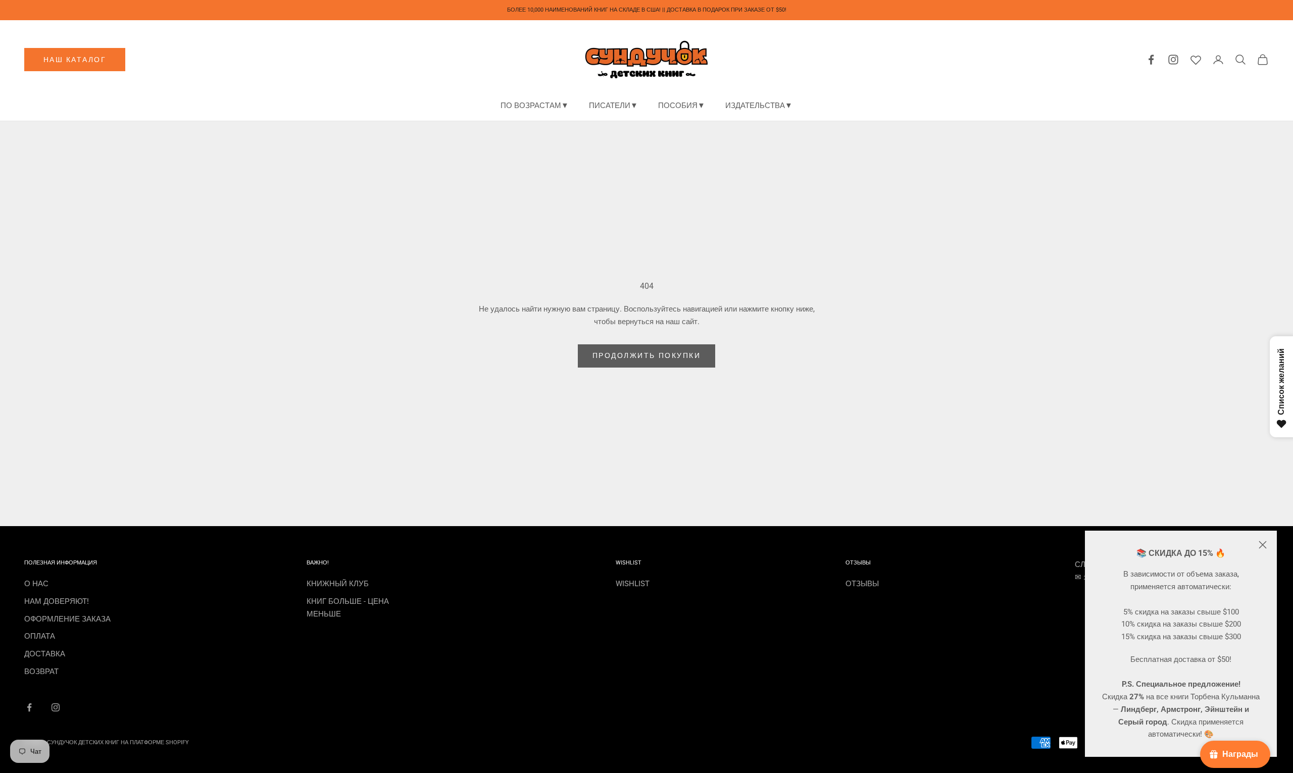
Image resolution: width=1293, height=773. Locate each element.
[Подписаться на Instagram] (56, 707)
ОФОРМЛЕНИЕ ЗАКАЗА (67, 619)
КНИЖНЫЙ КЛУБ (338, 583)
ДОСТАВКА (44, 653)
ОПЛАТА (39, 636)
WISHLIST (633, 583)
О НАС (36, 583)
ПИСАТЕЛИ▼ (613, 105)
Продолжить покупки (646, 355)
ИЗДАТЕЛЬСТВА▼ (758, 105)
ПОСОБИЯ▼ (681, 105)
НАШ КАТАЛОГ (75, 60)
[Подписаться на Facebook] (29, 707)
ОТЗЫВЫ (862, 583)
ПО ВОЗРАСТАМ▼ (535, 105)
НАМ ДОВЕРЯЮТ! (56, 601)
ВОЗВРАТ (41, 671)
